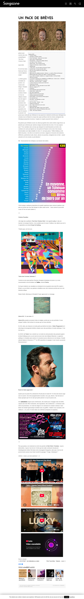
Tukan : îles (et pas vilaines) (35, 110)
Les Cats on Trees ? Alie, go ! (36, 62)
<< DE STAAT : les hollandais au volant (28, 561)
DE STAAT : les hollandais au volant (37, 99)
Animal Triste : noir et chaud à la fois (37, 63)
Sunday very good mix (34, 103)
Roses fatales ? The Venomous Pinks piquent (39, 96)
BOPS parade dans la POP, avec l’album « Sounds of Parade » (43, 74)
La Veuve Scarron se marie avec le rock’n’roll (39, 82)
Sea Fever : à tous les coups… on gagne (38, 81)
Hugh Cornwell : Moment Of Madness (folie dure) (40, 108)
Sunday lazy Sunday (34, 84)
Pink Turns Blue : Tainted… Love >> (56, 561)
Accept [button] (66, 597)
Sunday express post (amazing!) (36, 95)
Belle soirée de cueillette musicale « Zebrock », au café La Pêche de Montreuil (46, 73)
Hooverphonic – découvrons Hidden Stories (39, 60)
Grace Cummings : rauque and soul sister (38, 57)
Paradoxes (32, 88)
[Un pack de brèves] (42, 35)
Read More (72, 597)
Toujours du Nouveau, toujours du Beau (38, 64)
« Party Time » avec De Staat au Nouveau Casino (40, 67)
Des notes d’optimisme (34, 92)
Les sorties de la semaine (58, 585)
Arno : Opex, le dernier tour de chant (37, 104)
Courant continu (33, 55)
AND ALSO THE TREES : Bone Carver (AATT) (39, 107)
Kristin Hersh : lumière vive (35, 91)
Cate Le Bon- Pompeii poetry (36, 59)
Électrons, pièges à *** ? (35, 86)
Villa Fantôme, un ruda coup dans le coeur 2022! (40, 85)
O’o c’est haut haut (33, 97)
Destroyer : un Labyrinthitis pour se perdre (38, 80)
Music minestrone (33, 106)
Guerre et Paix (33, 71)
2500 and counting (33, 77)
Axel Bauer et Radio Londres (36, 56)
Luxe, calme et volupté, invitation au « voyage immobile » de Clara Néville (45, 75)
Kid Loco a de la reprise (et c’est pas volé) (38, 70)
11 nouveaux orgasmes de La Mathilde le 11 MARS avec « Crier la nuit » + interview (47, 78)
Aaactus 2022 (31, 54)
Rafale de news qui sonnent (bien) (37, 93)
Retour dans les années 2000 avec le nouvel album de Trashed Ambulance (29, 586)
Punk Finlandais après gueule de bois (37, 89)
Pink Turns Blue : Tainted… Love (36, 102)
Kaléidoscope (32, 66)
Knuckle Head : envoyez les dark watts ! (38, 69)
